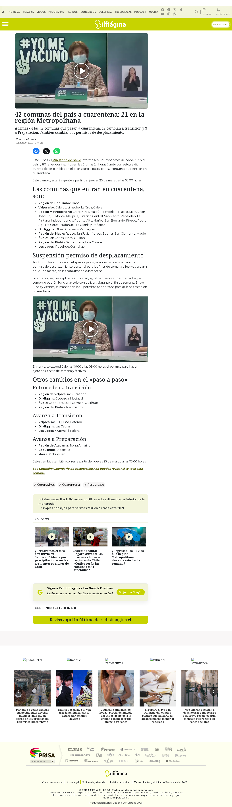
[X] (175, 9)
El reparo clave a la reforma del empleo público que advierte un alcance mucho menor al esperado (157, 716)
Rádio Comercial (187, 765)
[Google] (163, 9)
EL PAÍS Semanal (147, 755)
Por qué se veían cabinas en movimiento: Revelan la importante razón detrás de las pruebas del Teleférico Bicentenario (32, 716)
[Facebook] (169, 9)
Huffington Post (79, 755)
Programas (56, 12)
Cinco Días (124, 755)
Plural (107, 765)
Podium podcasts (72, 759)
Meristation (171, 765)
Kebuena (182, 755)
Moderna (90, 765)
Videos (41, 12)
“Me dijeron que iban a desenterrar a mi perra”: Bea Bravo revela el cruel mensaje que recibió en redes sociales (199, 716)
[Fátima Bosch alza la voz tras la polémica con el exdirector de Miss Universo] (74, 688)
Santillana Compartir (128, 749)
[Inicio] (5, 12)
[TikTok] (182, 9)
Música (153, 12)
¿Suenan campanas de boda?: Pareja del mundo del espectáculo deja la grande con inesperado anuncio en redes (116, 716)
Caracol (181, 749)
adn (168, 749)
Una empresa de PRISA (42, 752)
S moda (137, 765)
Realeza (28, 12)
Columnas (105, 12)
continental (137, 755)
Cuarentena (70, 484)
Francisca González (27, 139)
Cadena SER (144, 749)
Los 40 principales (92, 749)
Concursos (88, 12)
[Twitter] (47, 151)
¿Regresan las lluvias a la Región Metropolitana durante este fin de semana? (128, 557)
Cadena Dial (169, 755)
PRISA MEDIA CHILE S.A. (96, 790)
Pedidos (72, 12)
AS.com (156, 749)
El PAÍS (74, 749)
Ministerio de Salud (66, 160)
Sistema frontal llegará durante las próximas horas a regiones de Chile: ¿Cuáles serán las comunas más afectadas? (88, 560)
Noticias (14, 12)
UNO (99, 755)
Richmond (72, 765)
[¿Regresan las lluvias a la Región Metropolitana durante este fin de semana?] (129, 536)
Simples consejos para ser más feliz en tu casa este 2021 (82, 508)
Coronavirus (45, 484)
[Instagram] (169, 14)
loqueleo (153, 765)
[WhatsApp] (57, 151)
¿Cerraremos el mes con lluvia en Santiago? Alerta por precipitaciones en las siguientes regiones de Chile (52, 559)
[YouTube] (163, 14)
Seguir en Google (130, 592)
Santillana (109, 749)
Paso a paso (95, 484)
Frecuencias (123, 12)
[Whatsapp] (175, 14)
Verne (158, 755)
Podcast (140, 12)
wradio (110, 755)
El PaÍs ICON (123, 765)
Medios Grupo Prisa (42, 761)
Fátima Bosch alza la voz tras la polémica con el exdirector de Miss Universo (74, 714)
